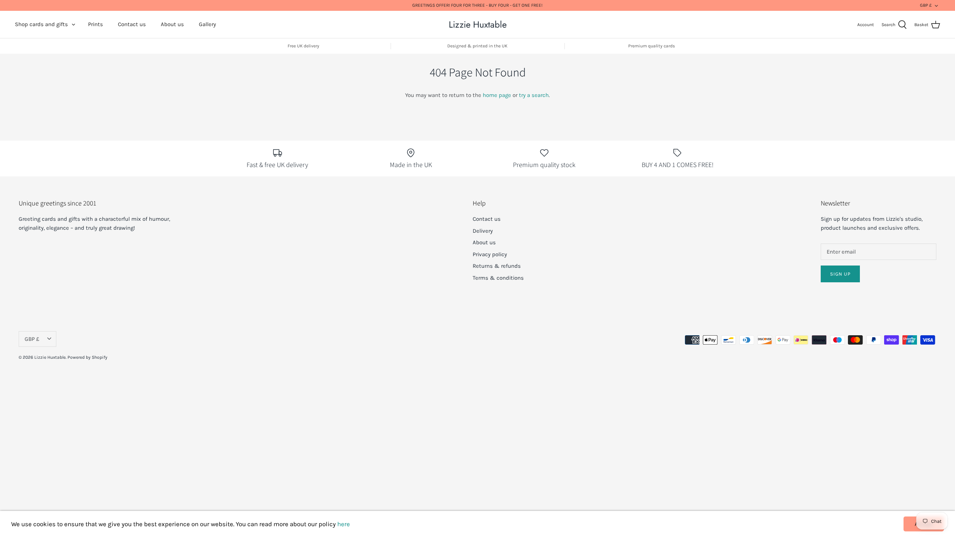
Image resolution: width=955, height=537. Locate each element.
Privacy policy (490, 254)
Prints (95, 24)
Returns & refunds (497, 266)
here (343, 524)
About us (172, 24)
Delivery (483, 230)
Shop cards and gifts (41, 24)
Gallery (207, 24)
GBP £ (926, 5)
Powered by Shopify (87, 357)
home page (497, 95)
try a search (534, 95)
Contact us (132, 24)
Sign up (840, 274)
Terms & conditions (498, 277)
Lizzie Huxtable (50, 357)
